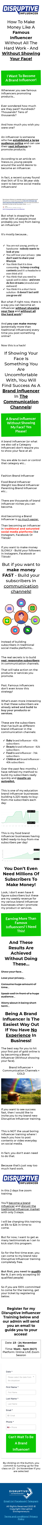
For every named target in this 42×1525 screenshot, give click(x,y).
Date (9, 1371)
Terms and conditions (16, 1516)
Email (9, 1410)
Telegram (33, 1501)
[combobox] (21, 1379)
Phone (10, 1422)
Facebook (20, 1501)
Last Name (12, 1398)
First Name (12, 1387)
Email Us (8, 1501)
